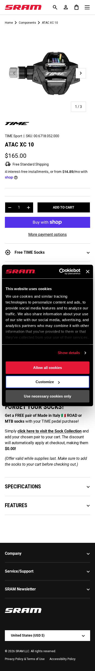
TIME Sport (13, 136)
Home (9, 22)
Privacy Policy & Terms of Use (25, 659)
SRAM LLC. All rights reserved (35, 651)
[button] (76, 7)
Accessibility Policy (62, 659)
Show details (69, 353)
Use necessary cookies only (47, 396)
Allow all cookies (47, 368)
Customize (45, 382)
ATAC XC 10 (50, 22)
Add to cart (63, 207)
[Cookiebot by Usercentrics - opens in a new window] (60, 271)
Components (27, 22)
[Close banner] (87, 271)
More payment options (47, 234)
